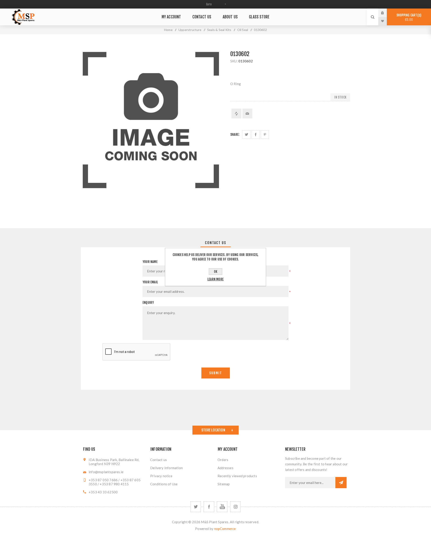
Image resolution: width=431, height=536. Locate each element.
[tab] (215, 242)
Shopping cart (408, 17)
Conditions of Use (164, 484)
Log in (386, 12)
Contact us (158, 460)
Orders (223, 460)
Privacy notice (161, 476)
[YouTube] (222, 506)
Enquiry (148, 302)
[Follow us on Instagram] (235, 506)
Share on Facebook (255, 134)
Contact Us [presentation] (215, 243)
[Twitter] (195, 506)
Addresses (225, 468)
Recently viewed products (237, 476)
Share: (235, 134)
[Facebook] (209, 506)
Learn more (215, 279)
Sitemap (224, 484)
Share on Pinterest (265, 134)
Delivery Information (166, 468)
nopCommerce (225, 529)
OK (215, 271)
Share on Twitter (246, 134)
